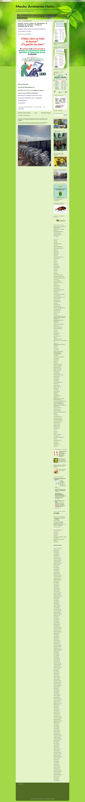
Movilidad (55, 380)
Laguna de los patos (58, 356)
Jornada (55, 355)
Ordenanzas (46, 14)
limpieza (55, 362)
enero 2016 (56, 732)
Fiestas (55, 331)
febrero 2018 (56, 695)
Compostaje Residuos (58, 289)
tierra (55, 438)
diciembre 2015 (57, 734)
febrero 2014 (56, 767)
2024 (55, 245)
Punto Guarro (56, 409)
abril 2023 (56, 603)
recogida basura (57, 416)
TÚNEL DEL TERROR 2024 (60, 490)
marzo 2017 (56, 712)
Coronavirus (56, 298)
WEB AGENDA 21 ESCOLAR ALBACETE (59, 494)
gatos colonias (56, 336)
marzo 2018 (56, 694)
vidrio (55, 446)
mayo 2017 (56, 709)
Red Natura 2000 (60, 14)
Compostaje (56, 288)
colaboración (56, 285)
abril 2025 (56, 570)
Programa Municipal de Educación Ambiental (58, 403)
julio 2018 (55, 688)
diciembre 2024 (57, 575)
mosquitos (56, 379)
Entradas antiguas (46, 112)
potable (55, 397)
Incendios (55, 348)
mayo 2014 (56, 762)
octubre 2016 (56, 719)
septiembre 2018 (57, 685)
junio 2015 (56, 743)
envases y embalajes (58, 324)
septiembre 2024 (57, 579)
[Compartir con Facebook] (22, 108)
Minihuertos (56, 377)
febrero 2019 (56, 677)
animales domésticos (58, 257)
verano (55, 441)
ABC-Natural (56, 236)
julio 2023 (55, 598)
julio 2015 (55, 741)
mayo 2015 (56, 744)
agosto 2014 (56, 758)
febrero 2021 (56, 642)
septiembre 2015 (57, 738)
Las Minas (56, 358)
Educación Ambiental (31, 14)
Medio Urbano (56, 370)
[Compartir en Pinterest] (23, 108)
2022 (55, 240)
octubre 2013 (56, 773)
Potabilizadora (56, 395)
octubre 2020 (56, 648)
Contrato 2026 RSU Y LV (58, 297)
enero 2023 (56, 607)
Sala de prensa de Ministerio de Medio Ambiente (60, 227)
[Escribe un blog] (19, 108)
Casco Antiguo (56, 280)
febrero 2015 (56, 749)
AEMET (55, 251)
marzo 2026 (56, 557)
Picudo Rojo (56, 391)
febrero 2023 (56, 606)
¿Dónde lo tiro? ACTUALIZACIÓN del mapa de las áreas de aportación (63, 460)
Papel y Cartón (57, 386)
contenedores (56, 295)
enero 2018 (56, 697)
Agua (55, 255)
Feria (55, 330)
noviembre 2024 (57, 576)
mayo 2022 (56, 619)
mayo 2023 (56, 601)
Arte (54, 260)
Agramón (55, 254)
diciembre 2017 (57, 698)
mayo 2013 (56, 780)
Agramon (55, 252)
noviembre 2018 (57, 682)
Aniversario (56, 258)
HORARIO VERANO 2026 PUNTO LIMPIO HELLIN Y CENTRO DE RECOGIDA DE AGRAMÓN (63, 454)
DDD (18, 16)
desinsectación (57, 306)
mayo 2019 (56, 673)
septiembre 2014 (57, 756)
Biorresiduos (56, 267)
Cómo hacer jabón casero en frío (62, 470)
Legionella (56, 359)
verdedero (56, 443)
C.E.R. (55, 270)
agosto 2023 (56, 597)
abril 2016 (56, 728)
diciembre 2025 (57, 558)
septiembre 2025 (57, 563)
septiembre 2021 (57, 631)
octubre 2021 (56, 630)
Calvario (55, 273)
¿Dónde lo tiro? (39, 14)
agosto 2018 (56, 686)
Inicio (19, 14)
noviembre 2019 (57, 664)
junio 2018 (56, 689)
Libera (55, 361)
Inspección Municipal (58, 351)
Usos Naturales (57, 440)
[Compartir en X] (21, 108)
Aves (55, 261)
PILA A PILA (56, 541)
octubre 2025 (56, 561)
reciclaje (55, 415)
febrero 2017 (56, 713)
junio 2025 (56, 567)
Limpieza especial (57, 364)
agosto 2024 (56, 581)
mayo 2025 (56, 569)
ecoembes (56, 315)
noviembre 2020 (57, 646)
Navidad (55, 383)
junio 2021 (56, 636)
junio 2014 (56, 761)
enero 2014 (56, 768)
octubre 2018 (56, 683)
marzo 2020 (56, 658)
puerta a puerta (57, 407)
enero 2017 (56, 715)
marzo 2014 (56, 765)
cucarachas (56, 300)
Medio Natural (56, 368)
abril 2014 (56, 764)
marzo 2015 (56, 747)
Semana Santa (57, 434)
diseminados (56, 310)
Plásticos (55, 392)
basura (55, 263)
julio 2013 (55, 777)
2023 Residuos (57, 243)
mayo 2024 (56, 585)
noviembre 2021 (57, 628)
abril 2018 (56, 692)
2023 (55, 242)
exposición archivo (57, 327)
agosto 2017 (56, 704)
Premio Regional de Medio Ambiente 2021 (59, 399)
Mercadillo (56, 371)
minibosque (56, 376)
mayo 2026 (56, 554)
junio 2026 (56, 552)
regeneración (56, 423)
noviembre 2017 (57, 700)
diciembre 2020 (57, 645)
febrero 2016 (56, 731)
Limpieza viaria (57, 365)
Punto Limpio (52, 14)
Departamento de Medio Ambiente (60, 519)
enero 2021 (56, 643)
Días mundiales (57, 309)
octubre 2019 (56, 665)
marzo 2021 (56, 640)
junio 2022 (56, 618)
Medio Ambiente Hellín (35, 6)
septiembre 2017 (57, 703)
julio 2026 (55, 551)
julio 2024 (55, 582)
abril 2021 (56, 639)
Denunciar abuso (58, 545)
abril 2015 (56, 746)
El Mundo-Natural (57, 233)
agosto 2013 (56, 776)
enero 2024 (56, 591)
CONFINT (56, 291)
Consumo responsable (58, 294)
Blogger (52, 798)
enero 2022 (56, 625)
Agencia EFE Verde (57, 234)
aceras (55, 249)
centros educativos (57, 282)
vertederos (56, 444)
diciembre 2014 (57, 752)
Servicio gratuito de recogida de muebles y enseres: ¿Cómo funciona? (60, 466)
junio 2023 (56, 600)
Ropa (55, 432)
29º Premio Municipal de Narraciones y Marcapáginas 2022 (62, 505)
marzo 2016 (56, 729)
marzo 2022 (56, 622)
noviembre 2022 (57, 610)
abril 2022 (56, 621)
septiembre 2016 (57, 721)
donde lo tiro (56, 312)
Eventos (55, 325)
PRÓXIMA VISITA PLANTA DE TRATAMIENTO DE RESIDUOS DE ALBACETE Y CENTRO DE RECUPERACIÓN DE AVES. (32, 25)
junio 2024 (56, 584)
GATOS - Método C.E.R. (22, 18)
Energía (55, 322)
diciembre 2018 (57, 680)
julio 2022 (55, 616)
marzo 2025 (56, 572)
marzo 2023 (56, 604)
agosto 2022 (56, 615)
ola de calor (56, 385)
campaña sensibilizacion (58, 277)
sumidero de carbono (58, 437)
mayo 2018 (56, 691)
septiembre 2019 (57, 667)
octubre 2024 (56, 578)
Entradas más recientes (24, 112)
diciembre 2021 (57, 627)
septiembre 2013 (57, 774)
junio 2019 (56, 671)
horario (55, 343)
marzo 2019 (56, 676)
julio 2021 (55, 634)
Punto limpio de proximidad (59, 412)
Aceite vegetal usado (58, 248)
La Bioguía (56, 532)
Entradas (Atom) (27, 115)
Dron (55, 313)
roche (55, 431)
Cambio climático (57, 274)
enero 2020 (56, 661)
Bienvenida (56, 266)
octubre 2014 (56, 755)
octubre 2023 (56, 594)
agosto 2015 (56, 740)
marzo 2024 (56, 588)
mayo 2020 (56, 655)
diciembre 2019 (57, 662)
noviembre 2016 (57, 718)
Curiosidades (56, 301)
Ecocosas (55, 535)
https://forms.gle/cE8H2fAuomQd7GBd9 (28, 93)
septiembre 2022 (57, 613)
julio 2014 (55, 759)
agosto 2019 (56, 668)
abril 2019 (56, 674)
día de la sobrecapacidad (59, 307)
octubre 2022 (56, 612)
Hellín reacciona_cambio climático (60, 340)
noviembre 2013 (57, 771)
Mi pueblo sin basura (58, 374)
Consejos (55, 292)
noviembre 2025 (57, 560)
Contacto (23, 14)
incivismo (55, 349)
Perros (66, 14)
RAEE (55, 413)
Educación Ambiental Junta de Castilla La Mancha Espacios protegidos (60, 317)
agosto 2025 (56, 564)
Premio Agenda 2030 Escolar (59, 401)
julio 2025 (55, 566)
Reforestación (56, 422)
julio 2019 (55, 670)
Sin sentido (56, 435)
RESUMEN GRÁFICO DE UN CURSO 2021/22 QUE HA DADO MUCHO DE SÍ (60, 496)
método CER (56, 373)
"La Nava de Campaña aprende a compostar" (51, 16)
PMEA (55, 394)
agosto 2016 (56, 722)
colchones (56, 286)
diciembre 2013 (57, 770)
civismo (55, 283)
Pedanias (55, 388)
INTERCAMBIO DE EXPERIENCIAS (57, 353)
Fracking (55, 334)
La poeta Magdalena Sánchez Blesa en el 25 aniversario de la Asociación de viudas (60, 483)
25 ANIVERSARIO (57, 246)
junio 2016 (56, 725)
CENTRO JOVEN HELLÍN (60, 489)
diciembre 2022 (57, 609)
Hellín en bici (63, 16)
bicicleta (55, 264)
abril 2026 (56, 555)
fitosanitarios (56, 333)
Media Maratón (57, 367)
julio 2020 (55, 652)
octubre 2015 (56, 737)
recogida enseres (57, 418)
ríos (54, 429)
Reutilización (56, 426)
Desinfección (56, 304)
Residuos (55, 425)
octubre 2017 (56, 701)
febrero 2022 (56, 624)
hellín (55, 337)
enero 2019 (56, 679)
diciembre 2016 (57, 716)
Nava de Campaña (57, 382)
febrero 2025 (56, 573)
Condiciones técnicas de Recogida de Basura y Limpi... (31, 16)
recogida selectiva (57, 419)
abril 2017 (56, 710)
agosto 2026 (56, 549)
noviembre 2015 (57, 735)
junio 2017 (56, 707)
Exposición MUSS (57, 328)
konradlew (40, 798)
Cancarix (55, 279)
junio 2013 (56, 779)
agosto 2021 (56, 633)
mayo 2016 (56, 726)
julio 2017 (55, 706)
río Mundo (56, 428)
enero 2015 (56, 750)
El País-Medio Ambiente (58, 231)
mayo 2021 (56, 637)
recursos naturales (57, 420)
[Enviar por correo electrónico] (18, 108)
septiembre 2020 (57, 649)
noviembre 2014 (57, 753)
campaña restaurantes (58, 276)
